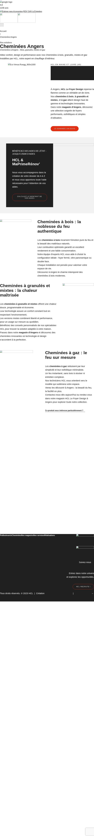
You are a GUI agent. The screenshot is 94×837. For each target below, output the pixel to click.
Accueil (3, 31)
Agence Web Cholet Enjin (58, 593)
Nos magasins (27, 535)
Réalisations (49, 535)
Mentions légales (83, 593)
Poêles (3, 535)
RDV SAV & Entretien (32, 11)
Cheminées (16, 535)
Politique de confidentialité (13, 597)
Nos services (38, 535)
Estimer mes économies (12, 11)
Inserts (9, 535)
